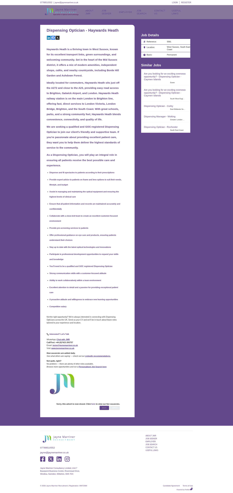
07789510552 (46, 2)
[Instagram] (67, 459)
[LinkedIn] (59, 459)
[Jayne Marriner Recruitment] (64, 15)
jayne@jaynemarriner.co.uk (66, 2)
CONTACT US (151, 447)
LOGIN (175, 2)
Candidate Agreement (171, 486)
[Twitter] (50, 459)
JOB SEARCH (151, 444)
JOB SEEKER (151, 439)
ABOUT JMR (151, 436)
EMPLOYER (151, 441)
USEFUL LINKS (152, 450)
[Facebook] (42, 459)
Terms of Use (188, 486)
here (93, 404)
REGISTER (186, 2)
